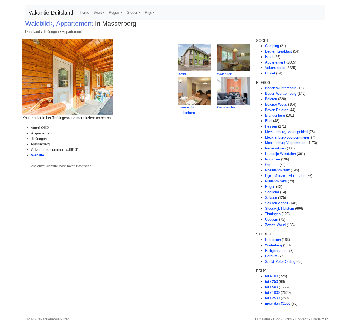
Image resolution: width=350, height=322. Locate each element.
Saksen (271, 198)
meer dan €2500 (277, 303)
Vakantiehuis (275, 68)
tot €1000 (272, 293)
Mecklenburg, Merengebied (286, 132)
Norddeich (273, 240)
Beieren (271, 99)
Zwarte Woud (275, 225)
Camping (272, 46)
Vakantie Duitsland (50, 13)
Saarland (272, 192)
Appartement (72, 32)
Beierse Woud (276, 104)
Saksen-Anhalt (276, 203)
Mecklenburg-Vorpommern (285, 143)
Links (288, 319)
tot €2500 (272, 298)
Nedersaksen (275, 148)
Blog (276, 319)
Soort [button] (98, 12)
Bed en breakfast (278, 51)
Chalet (270, 73)
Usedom (271, 219)
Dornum (271, 256)
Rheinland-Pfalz (277, 170)
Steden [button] (132, 12)
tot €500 (271, 287)
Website (37, 155)
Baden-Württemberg (280, 93)
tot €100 (271, 276)
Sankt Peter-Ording (280, 262)
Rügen (270, 187)
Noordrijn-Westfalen (280, 154)
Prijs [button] (148, 12)
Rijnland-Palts (276, 181)
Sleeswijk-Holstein (279, 208)
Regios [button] (114, 12)
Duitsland (32, 32)
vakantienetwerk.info (53, 319)
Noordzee (272, 159)
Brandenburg (275, 115)
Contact (301, 319)
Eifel (268, 121)
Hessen (271, 126)
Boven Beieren (276, 110)
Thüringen (51, 32)
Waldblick (224, 74)
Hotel (269, 57)
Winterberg (273, 245)
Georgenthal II (227, 107)
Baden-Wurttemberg (280, 88)
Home (84, 12)
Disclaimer (319, 319)
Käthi (182, 74)
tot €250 (271, 282)
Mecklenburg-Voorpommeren (287, 137)
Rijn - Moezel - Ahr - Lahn (285, 176)
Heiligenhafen (275, 251)
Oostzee (271, 165)
